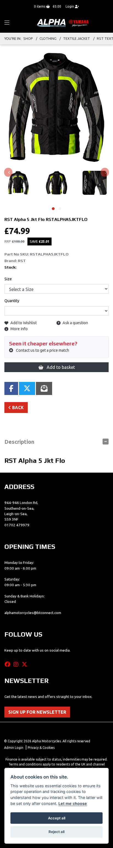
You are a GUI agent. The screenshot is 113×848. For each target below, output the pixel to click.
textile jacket (76, 38)
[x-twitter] (25, 664)
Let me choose (72, 803)
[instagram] (17, 664)
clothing (47, 38)
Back (17, 407)
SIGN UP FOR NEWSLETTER (37, 712)
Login (70, 6)
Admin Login (13, 747)
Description (19, 442)
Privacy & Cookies (41, 747)
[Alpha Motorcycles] (63, 22)
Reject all (56, 831)
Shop (28, 38)
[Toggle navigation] (7, 23)
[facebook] (8, 664)
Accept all (56, 818)
